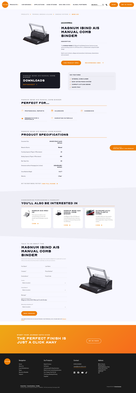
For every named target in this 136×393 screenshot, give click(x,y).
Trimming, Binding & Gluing (42, 14)
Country (22, 280)
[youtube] (82, 373)
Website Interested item (26, 298)
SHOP (114, 4)
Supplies (46, 376)
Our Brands (26, 4)
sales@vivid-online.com (80, 366)
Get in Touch (126, 4)
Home (20, 364)
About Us (21, 366)
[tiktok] (86, 373)
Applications (39, 4)
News (20, 370)
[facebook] (78, 373)
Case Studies (52, 4)
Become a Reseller (23, 372)
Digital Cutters (47, 364)
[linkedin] (74, 373)
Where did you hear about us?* (27, 304)
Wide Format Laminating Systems (52, 370)
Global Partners (80, 4)
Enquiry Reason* (24, 287)
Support (21, 374)
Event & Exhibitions (24, 368)
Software (46, 366)
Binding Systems (62, 14)
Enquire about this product (123, 148)
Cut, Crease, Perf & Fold (50, 372)
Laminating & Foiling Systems (51, 368)
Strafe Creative (118, 386)
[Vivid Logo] (5, 4)
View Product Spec (71, 63)
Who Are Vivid (64, 4)
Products (13, 4)
